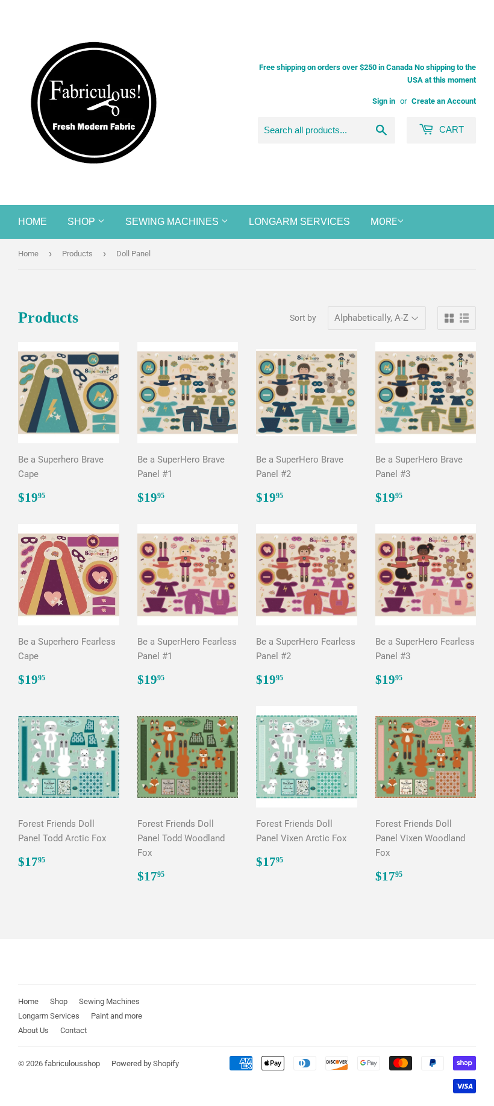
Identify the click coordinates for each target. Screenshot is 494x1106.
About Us (33, 1030)
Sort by (303, 318)
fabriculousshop (72, 1063)
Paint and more (116, 1015)
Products (77, 253)
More (383, 221)
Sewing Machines (173, 221)
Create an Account (443, 101)
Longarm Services (299, 221)
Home (32, 221)
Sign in (383, 101)
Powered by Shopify (145, 1063)
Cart (450, 129)
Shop (82, 221)
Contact (73, 1030)
